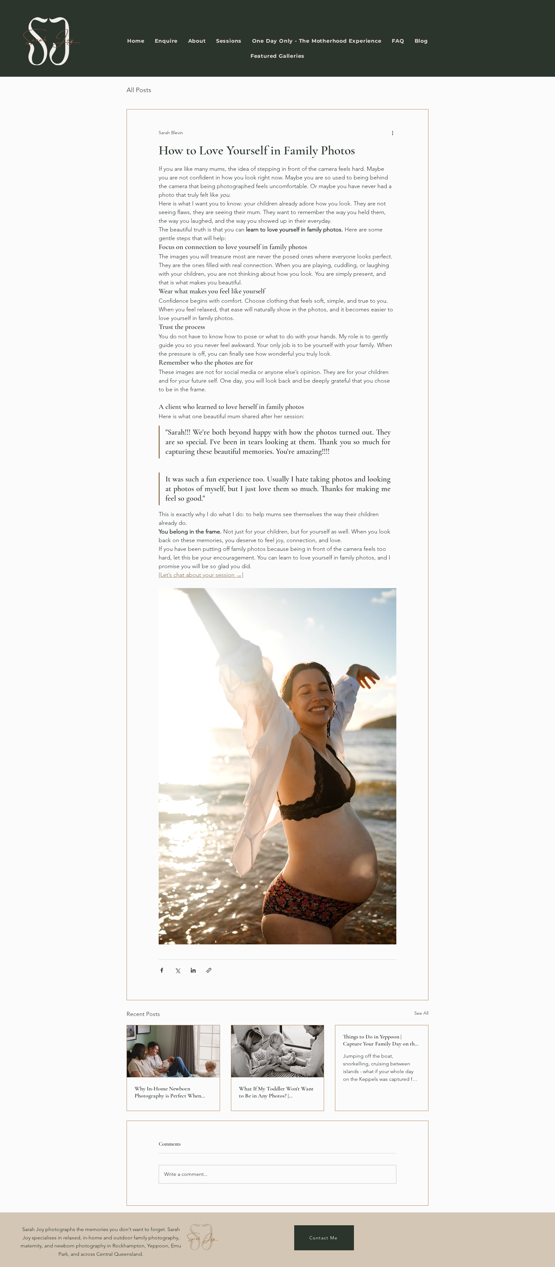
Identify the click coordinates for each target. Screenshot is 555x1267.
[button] (229, 41)
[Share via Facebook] (162, 970)
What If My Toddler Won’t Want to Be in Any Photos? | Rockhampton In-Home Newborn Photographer (276, 1092)
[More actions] (392, 132)
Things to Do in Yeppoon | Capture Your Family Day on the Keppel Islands (380, 1040)
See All (421, 1013)
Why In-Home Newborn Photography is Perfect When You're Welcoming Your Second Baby (170, 1092)
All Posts (139, 90)
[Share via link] (209, 970)
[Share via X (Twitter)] (177, 970)
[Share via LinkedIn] (193, 970)
